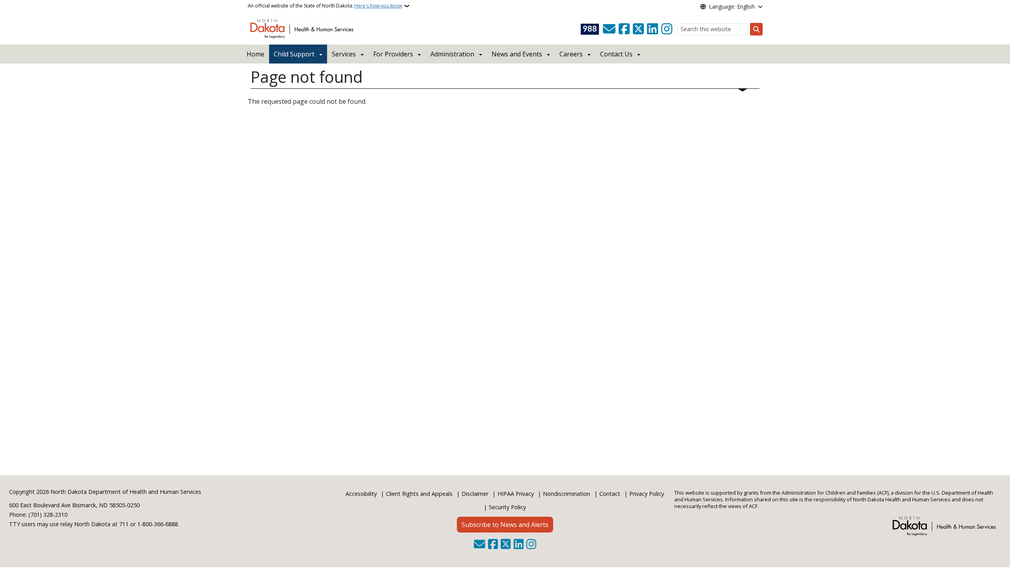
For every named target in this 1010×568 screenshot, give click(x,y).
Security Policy (507, 507)
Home (255, 54)
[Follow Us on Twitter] (638, 29)
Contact (609, 493)
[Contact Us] (609, 29)
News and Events (517, 54)
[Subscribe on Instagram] (666, 29)
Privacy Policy (646, 493)
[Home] (303, 28)
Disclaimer (475, 493)
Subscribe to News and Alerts (505, 524)
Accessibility (361, 493)
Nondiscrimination (566, 493)
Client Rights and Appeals (419, 493)
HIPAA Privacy (516, 493)
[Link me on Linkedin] (652, 29)
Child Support (294, 54)
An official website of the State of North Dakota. (325, 5)
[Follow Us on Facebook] (624, 29)
